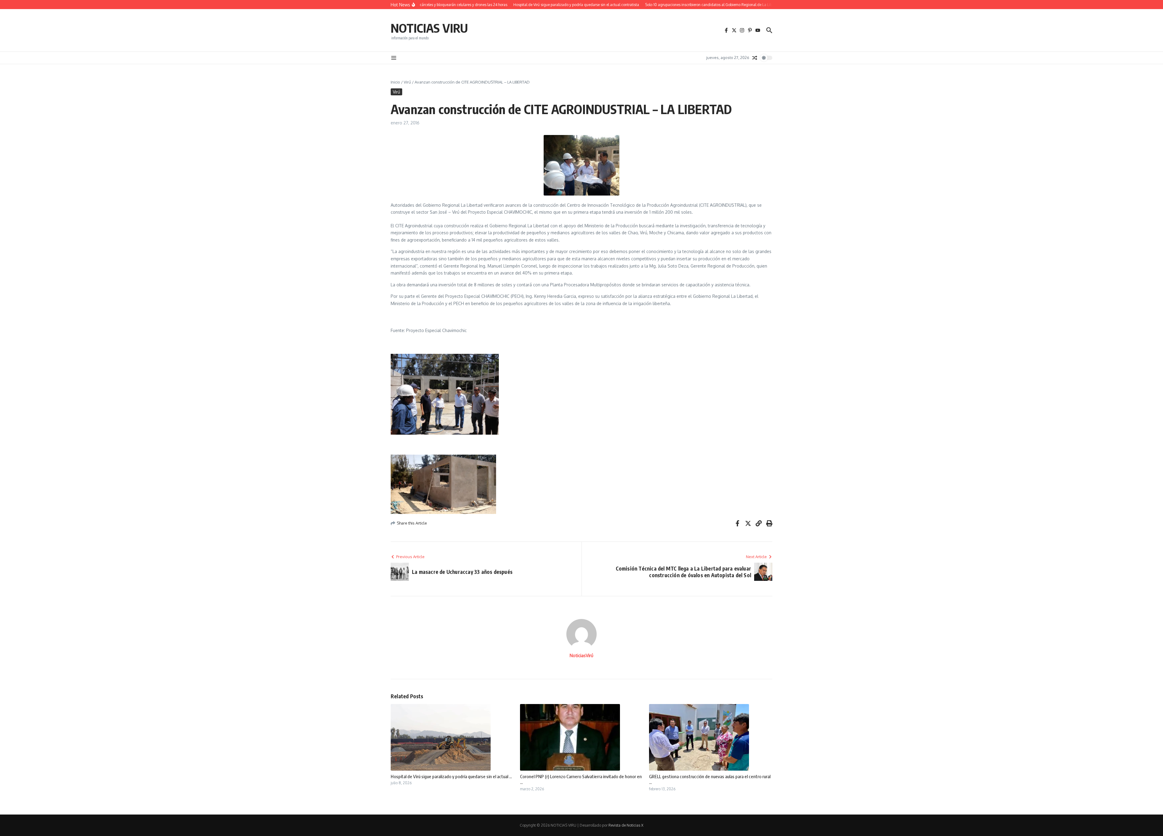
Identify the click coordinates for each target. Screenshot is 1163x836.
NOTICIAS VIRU (429, 27)
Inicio (395, 82)
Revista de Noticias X (625, 825)
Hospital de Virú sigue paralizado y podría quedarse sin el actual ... (451, 776)
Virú (407, 82)
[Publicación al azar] (754, 57)
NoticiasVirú (581, 655)
